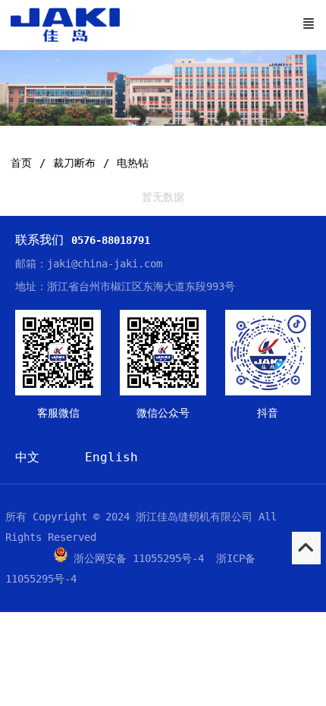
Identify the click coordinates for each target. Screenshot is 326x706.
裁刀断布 (74, 163)
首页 (21, 163)
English (111, 457)
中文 (27, 457)
